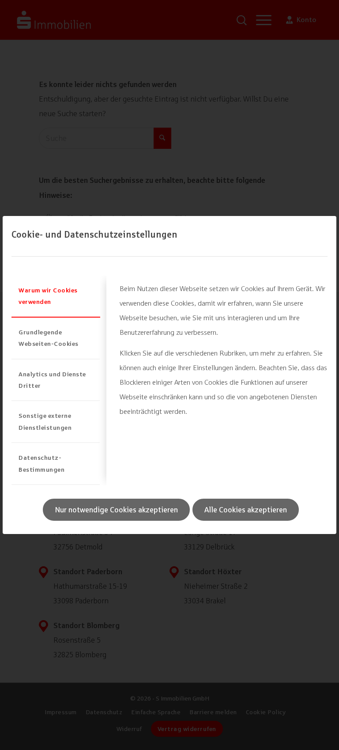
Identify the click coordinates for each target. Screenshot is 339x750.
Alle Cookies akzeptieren (245, 509)
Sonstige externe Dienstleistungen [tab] (45, 421)
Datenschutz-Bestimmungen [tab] (41, 463)
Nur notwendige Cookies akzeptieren (116, 509)
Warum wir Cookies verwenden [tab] (48, 295)
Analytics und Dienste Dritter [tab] (52, 379)
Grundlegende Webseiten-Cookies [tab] (49, 337)
